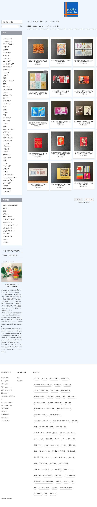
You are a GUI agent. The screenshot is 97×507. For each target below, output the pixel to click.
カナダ (5, 75)
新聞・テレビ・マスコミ (64, 408)
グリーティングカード (10, 225)
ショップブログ (5, 420)
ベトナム (6, 149)
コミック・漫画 (66, 439)
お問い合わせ (5, 384)
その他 (5, 242)
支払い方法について (6, 387)
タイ (4, 106)
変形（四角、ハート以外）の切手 (43, 481)
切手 (4, 33)
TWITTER (4, 411)
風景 (35, 451)
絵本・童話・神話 (61, 427)
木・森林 (63, 445)
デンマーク (7, 120)
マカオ (5, 163)
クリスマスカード (9, 231)
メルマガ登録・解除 (6, 405)
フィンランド (7, 140)
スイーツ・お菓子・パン (41, 390)
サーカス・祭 (67, 384)
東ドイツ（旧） (8, 137)
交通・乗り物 (43, 463)
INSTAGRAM (5, 414)
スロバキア (7, 101)
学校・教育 (49, 439)
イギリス (6, 47)
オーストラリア (8, 64)
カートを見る (5, 381)
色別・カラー (58, 475)
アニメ (57, 439)
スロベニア (7, 103)
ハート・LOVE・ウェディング (43, 384)
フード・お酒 (54, 390)
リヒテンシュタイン (10, 177)
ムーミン (44, 378)
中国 (4, 115)
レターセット (7, 222)
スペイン (6, 98)
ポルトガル (7, 157)
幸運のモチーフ (68, 469)
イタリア (6, 55)
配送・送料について (6, 390)
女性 (35, 439)
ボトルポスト (7, 236)
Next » (89, 199)
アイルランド (7, 41)
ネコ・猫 (71, 457)
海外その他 (7, 189)
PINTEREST (4, 417)
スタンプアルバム (9, 219)
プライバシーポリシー (7, 402)
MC (4, 211)
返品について (5, 393)
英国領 (5, 50)
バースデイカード (9, 228)
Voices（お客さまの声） (11, 255)
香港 (4, 160)
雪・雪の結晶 (71, 451)
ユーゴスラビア (8, 174)
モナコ (5, 172)
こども (41, 439)
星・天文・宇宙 (38, 457)
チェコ (5, 112)
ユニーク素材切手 (70, 475)
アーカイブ (7, 191)
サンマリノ (7, 86)
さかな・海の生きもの (60, 457)
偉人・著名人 (71, 433)
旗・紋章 (74, 421)
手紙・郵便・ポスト (55, 414)
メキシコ (6, 169)
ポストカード (7, 217)
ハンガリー (7, 135)
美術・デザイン (65, 390)
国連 (4, 84)
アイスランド (7, 38)
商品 (64, 396)
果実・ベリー (38, 445)
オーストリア (7, 67)
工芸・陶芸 (50, 396)
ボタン (5, 239)
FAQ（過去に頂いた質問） (12, 251)
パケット (66, 481)
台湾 (4, 109)
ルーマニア (7, 183)
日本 (4, 126)
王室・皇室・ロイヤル (40, 414)
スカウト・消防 (63, 463)
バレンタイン (65, 378)
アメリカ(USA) (8, 44)
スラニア (36, 378)
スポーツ (62, 433)
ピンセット (7, 234)
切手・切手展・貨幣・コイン (61, 421)
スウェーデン (7, 95)
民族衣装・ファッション (55, 402)
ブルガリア (7, 146)
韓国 (4, 78)
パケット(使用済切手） (11, 205)
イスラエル (7, 52)
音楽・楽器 (68, 402)
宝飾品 (58, 396)
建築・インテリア (39, 396)
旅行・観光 (53, 463)
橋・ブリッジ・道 (45, 451)
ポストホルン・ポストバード (42, 421)
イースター (57, 384)
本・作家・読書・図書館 (46, 427)
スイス (5, 92)
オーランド (7, 69)
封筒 (46, 493)
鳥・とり (48, 457)
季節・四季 (37, 475)
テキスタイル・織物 (40, 402)
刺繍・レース (72, 396)
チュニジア (7, 118)
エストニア (7, 61)
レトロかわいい (47, 475)
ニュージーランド (9, 129)
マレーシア (7, 166)
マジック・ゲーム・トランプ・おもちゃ (45, 433)
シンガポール (7, 89)
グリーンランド (8, 81)
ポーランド (7, 154)
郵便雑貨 (6, 200)
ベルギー (6, 152)
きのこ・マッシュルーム (51, 445)
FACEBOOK (4, 408)
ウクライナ (7, 58)
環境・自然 (72, 445)
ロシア (5, 186)
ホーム (30, 21)
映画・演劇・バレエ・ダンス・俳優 (47, 21)
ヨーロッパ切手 (56, 469)
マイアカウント (5, 378)
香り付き (58, 481)
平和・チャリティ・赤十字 (41, 469)
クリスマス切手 (54, 378)
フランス (6, 143)
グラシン (6, 214)
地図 (35, 427)
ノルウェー (7, 132)
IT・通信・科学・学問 (58, 451)
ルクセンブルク (8, 180)
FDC (5, 208)
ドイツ (5, 123)
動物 (35, 463)
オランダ (6, 72)
